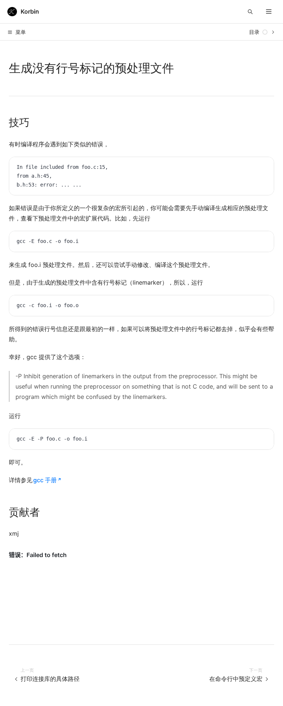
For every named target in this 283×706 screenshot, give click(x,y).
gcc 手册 (45, 480)
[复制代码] (262, 168)
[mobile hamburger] (269, 11)
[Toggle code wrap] (251, 168)
